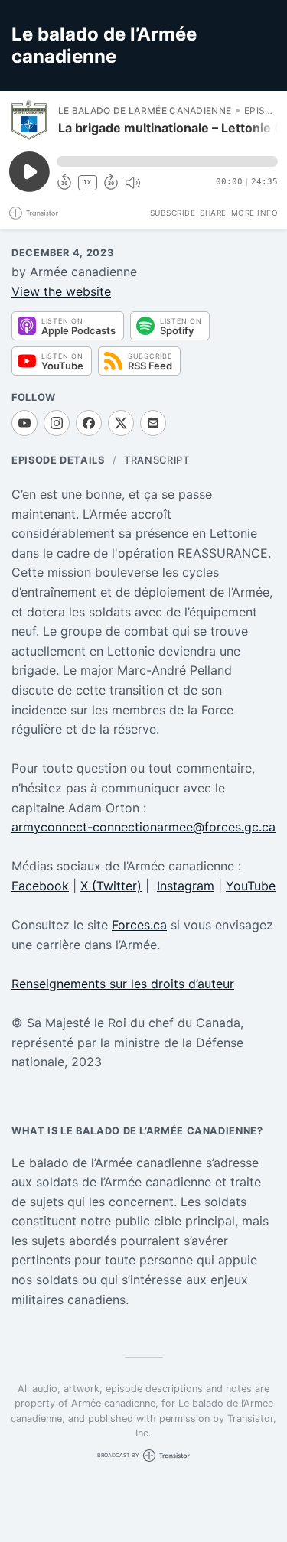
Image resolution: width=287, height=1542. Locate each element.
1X (87, 182)
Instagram (185, 885)
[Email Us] (153, 423)
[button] (167, 161)
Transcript (156, 460)
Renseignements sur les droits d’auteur (122, 983)
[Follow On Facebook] (89, 423)
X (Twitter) (111, 885)
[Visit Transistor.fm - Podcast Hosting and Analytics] (33, 213)
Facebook (40, 885)
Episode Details (58, 460)
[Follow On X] (121, 423)
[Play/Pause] (29, 120)
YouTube (251, 885)
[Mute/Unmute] (132, 183)
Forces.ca (139, 924)
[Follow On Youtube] (24, 423)
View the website (61, 291)
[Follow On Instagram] (57, 423)
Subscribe (173, 212)
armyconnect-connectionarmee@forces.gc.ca (143, 826)
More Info (255, 212)
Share (213, 212)
